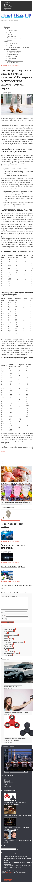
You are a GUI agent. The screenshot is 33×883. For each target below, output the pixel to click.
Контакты (7, 60)
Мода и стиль (12, 56)
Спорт (9, 40)
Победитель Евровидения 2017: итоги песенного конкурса (17, 828)
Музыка (10, 34)
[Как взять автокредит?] (7, 561)
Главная (7, 27)
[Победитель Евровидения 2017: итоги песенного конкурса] (10, 826)
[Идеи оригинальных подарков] (7, 579)
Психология (11, 58)
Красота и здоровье (14, 51)
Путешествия (12, 43)
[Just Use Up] (16, 18)
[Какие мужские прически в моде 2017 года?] (10, 838)
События (7, 29)
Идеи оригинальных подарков (16, 585)
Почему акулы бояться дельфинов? (13, 546)
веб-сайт (4, 619)
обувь (3, 451)
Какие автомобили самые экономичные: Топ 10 (13, 685)
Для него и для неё (10, 49)
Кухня (9, 45)
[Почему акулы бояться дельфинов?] (7, 539)
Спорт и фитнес (13, 54)
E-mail (3, 615)
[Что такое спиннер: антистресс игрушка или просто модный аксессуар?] (10, 801)
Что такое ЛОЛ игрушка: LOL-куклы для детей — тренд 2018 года (17, 867)
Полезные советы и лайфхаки (18, 47)
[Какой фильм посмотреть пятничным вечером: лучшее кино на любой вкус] (10, 813)
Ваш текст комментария (9, 596)
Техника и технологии (15, 38)
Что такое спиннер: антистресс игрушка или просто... (15, 739)
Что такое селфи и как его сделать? (16, 713)
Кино (9, 32)
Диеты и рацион (13, 53)
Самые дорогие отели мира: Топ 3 (16, 772)
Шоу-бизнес (11, 36)
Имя (3, 612)
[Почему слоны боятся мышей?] (7, 518)
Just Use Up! (10, 873)
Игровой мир (12, 30)
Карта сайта (8, 879)
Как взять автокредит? (13, 566)
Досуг (6, 42)
